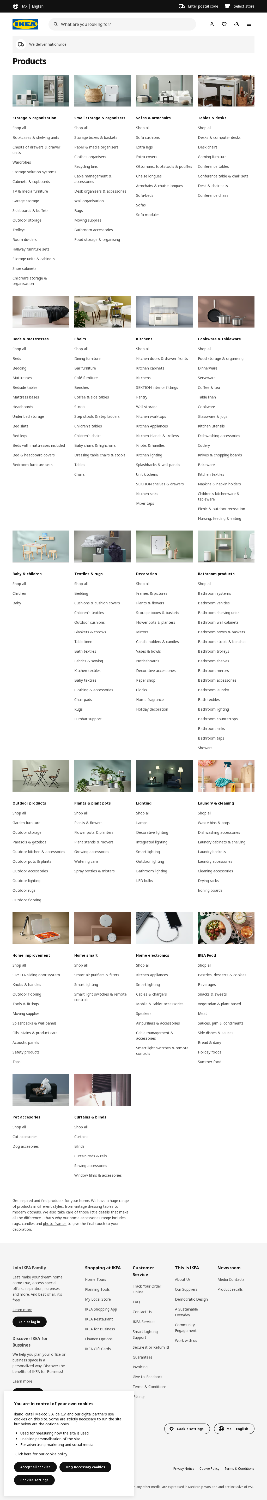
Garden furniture (26, 822)
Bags (78, 210)
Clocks (141, 689)
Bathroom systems (214, 593)
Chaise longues (149, 176)
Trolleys (19, 229)
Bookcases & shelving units (36, 137)
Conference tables (213, 166)
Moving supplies (87, 220)
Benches (81, 387)
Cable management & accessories (93, 179)
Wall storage (146, 406)
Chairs (79, 474)
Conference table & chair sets (223, 176)
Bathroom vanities (214, 602)
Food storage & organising (97, 239)
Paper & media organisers (96, 147)
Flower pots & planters (155, 622)
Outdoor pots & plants (32, 861)
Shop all (19, 127)
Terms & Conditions (150, 1386)
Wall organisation (89, 200)
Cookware (206, 406)
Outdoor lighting (26, 880)
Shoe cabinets (25, 268)
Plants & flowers (150, 602)
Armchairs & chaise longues (159, 185)
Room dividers (25, 239)
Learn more (22, 1309)
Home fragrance (150, 699)
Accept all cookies (35, 1467)
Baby (17, 602)
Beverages (207, 984)
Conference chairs (213, 195)
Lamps (142, 822)
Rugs (78, 709)
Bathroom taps (211, 738)
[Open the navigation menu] (249, 24)
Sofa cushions (148, 137)
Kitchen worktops (151, 416)
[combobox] (120, 24)
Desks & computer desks (219, 137)
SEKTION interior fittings (157, 387)
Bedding (19, 368)
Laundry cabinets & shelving (221, 842)
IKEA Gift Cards (98, 1348)
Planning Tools (97, 1289)
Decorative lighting (152, 832)
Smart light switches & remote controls (100, 997)
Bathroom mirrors (213, 670)
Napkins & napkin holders (219, 483)
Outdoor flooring (27, 899)
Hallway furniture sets (31, 249)
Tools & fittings (26, 1003)
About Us (183, 1279)
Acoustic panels (26, 1042)
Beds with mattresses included (39, 445)
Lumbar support (88, 718)
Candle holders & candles (157, 641)
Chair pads (83, 699)
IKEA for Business (100, 1328)
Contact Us (142, 1311)
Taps (17, 1061)
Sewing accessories (90, 1165)
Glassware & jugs (212, 416)
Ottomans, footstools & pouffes (164, 166)
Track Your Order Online (147, 1289)
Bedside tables (25, 387)
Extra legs (144, 147)
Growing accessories (91, 851)
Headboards (23, 406)
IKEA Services (144, 1321)
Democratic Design (191, 1299)
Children (19, 593)
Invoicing (140, 1366)
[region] (69, 1443)
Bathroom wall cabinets (218, 622)
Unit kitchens (147, 474)
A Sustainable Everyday (186, 1312)
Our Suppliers (186, 1289)
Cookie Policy (209, 1468)
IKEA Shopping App (101, 1309)
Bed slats (20, 426)
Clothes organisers (90, 156)
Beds (17, 358)
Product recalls (230, 1289)
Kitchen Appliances (152, 426)
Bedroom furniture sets (33, 464)
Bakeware (206, 464)
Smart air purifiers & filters (96, 974)
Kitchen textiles (211, 474)
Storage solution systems (34, 171)
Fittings (139, 1396)
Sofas (141, 205)
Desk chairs (207, 147)
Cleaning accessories (215, 870)
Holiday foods (209, 1052)
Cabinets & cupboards (31, 181)
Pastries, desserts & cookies (222, 974)
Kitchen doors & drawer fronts (162, 358)
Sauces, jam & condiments (221, 1023)
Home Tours (95, 1279)
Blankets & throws (90, 631)
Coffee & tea (209, 387)
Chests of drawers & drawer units (36, 150)
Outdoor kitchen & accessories (39, 851)
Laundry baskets (212, 851)
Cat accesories (25, 1136)
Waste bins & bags (214, 822)
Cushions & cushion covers (97, 602)
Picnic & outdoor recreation (221, 508)
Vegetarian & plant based (219, 1003)
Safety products (26, 1052)
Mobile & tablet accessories (160, 1003)
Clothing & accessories (93, 689)
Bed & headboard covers (34, 455)
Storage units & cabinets (34, 258)
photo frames (54, 1223)
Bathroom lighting (213, 709)
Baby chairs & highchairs (95, 445)
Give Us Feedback (147, 1376)
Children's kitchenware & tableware (219, 496)
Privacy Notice (183, 1468)
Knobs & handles (150, 445)
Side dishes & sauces (215, 1032)
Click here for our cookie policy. (41, 1453)
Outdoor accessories (30, 870)
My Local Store (98, 1299)
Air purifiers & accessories (158, 1023)
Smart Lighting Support (145, 1334)
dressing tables (100, 1206)
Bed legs (20, 435)
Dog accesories (26, 1146)
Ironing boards (210, 890)
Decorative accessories (156, 670)
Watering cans (86, 861)
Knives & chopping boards (220, 455)
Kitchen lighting (149, 455)
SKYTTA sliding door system (36, 974)
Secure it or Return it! (151, 1347)
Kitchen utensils (211, 426)
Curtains (81, 1136)
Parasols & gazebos (29, 842)
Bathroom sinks (211, 728)
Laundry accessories (215, 861)
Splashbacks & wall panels (158, 464)
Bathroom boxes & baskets (221, 631)
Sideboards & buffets (30, 210)
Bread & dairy (209, 1042)
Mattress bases (26, 397)
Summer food (209, 1061)
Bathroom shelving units (219, 612)
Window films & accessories (98, 1175)
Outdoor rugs (24, 890)
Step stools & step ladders (97, 416)
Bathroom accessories (93, 229)
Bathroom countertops (218, 718)
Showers (205, 747)
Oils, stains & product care (35, 1032)
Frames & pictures (151, 593)
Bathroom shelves (213, 660)
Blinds (79, 1146)
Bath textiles (85, 651)
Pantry (141, 397)
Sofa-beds (144, 195)
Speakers (143, 1013)
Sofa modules (148, 214)
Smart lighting (148, 851)
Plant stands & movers (93, 842)
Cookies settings (34, 1480)
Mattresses (22, 377)
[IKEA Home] (25, 24)
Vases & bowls (148, 651)
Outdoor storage (27, 220)
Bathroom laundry (213, 689)
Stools (79, 406)
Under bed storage (28, 416)
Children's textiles (89, 612)
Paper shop (145, 680)
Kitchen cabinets (150, 368)
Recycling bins (86, 166)
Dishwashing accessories (219, 435)
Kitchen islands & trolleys (157, 435)
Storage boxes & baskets (95, 137)
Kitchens (143, 377)
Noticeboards (147, 660)
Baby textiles (85, 680)
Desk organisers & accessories (100, 191)
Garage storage (26, 200)
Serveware (207, 377)
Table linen (207, 397)
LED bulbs (144, 880)
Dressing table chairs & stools (99, 455)
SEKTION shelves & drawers (160, 483)
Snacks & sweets (212, 994)
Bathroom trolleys (213, 651)
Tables (79, 464)
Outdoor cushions (89, 622)
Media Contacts (231, 1279)
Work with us (186, 1340)
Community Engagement (186, 1327)
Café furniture (86, 377)
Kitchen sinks (147, 493)
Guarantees (143, 1357)
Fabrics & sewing (88, 660)
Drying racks (208, 880)
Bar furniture (85, 368)
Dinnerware (207, 368)
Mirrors (142, 631)
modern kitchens (27, 1212)
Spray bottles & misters (94, 870)
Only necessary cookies (85, 1467)
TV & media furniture (30, 191)
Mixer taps (145, 503)
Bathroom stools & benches (222, 641)
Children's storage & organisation (30, 281)
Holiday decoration (152, 709)
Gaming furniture (212, 156)
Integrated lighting (151, 842)
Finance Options (99, 1338)
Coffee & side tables (91, 397)
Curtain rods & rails (90, 1155)
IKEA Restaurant (99, 1319)
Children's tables (88, 426)
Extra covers (146, 156)
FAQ (136, 1301)
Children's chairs (87, 435)
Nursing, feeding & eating (219, 518)
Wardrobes (22, 162)
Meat (202, 1013)
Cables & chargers (151, 994)
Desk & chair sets (213, 185)
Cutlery (204, 445)
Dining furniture (87, 358)
